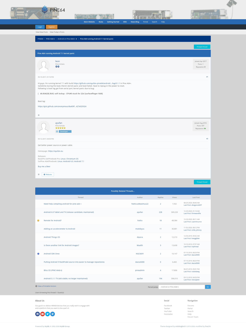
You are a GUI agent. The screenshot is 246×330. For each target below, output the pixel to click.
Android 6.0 (68, 161)
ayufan (58, 122)
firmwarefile (196, 213)
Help (163, 22)
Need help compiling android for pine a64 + (62, 204)
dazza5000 (195, 255)
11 (161, 229)
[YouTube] (42, 314)
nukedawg (195, 271)
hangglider (196, 238)
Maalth (140, 245)
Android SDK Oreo (51, 253)
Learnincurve (197, 222)
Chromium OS (72, 159)
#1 (207, 77)
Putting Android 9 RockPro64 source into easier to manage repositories (74, 262)
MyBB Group (65, 326)
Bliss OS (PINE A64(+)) (53, 270)
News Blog (135, 22)
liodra (139, 220)
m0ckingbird (180, 326)
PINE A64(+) (50, 39)
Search (154, 22)
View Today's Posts (57, 32)
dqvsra (140, 237)
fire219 (207, 326)
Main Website (89, 22)
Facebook (168, 305)
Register (52, 27)
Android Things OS (52, 237)
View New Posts (42, 32)
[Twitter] (47, 314)
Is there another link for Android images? (61, 245)
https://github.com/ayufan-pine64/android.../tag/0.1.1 (97, 83)
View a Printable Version (47, 286)
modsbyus (139, 229)
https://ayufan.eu (55, 151)
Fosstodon (168, 314)
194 (160, 278)
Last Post (187, 205)
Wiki (125, 22)
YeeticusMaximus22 (139, 204)
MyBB (47, 326)
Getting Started (113, 22)
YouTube (168, 311)
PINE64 (40, 39)
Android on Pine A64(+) (66, 39)
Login (40, 27)
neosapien (195, 280)
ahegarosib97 (197, 205)
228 (160, 212)
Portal (145, 22)
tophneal (195, 246)
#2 (207, 139)
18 (161, 220)
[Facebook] (37, 314)
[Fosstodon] (52, 314)
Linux (63, 159)
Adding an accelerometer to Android (59, 229)
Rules (101, 22)
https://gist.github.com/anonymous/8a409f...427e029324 (62, 106)
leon (57, 61)
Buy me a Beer (44, 166)
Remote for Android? (52, 220)
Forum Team (193, 317)
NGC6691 (140, 253)
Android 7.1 (79, 161)
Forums (191, 305)
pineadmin (140, 270)
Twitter (167, 308)
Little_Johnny (197, 230)
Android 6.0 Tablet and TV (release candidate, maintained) (69, 212)
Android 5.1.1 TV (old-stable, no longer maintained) (66, 278)
